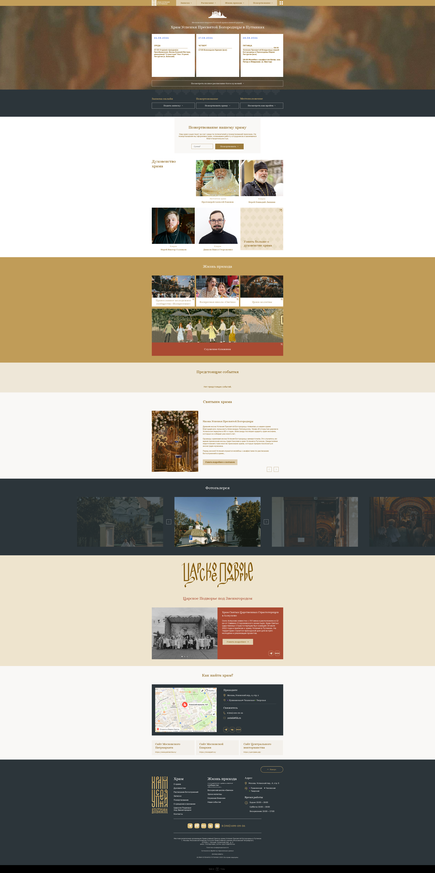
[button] (281, 3)
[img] (261, 229)
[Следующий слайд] (276, 469)
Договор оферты (217, 854)
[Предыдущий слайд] (269, 469)
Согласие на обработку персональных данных (217, 851)
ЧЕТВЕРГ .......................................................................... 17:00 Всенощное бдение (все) (215, 47)
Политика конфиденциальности (217, 847)
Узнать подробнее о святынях (220, 462)
